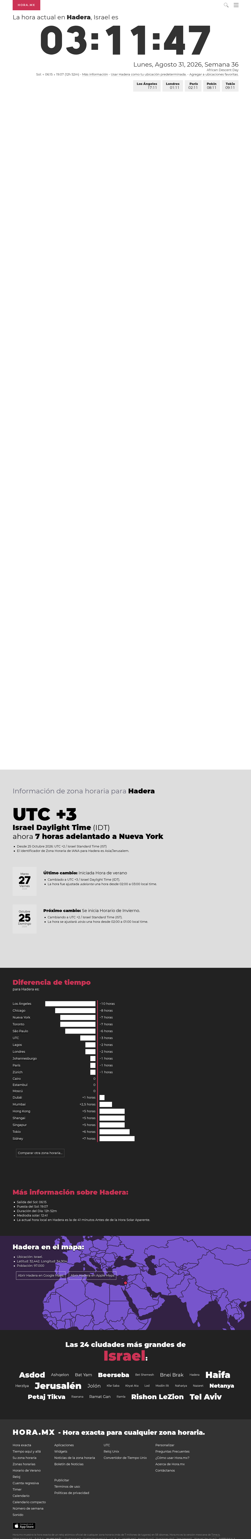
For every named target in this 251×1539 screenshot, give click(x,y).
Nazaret (198, 1385)
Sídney (18, 1139)
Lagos (17, 1045)
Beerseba (113, 1375)
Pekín (212, 86)
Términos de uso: (67, 1487)
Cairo (17, 1079)
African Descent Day (223, 70)
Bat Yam (83, 1374)
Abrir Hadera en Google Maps (41, 1275)
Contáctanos (165, 1470)
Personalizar (164, 1445)
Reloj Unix (111, 1451)
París (193, 86)
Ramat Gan (100, 1396)
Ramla (121, 1396)
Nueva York (21, 1017)
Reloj (16, 1477)
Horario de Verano (27, 1470)
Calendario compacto (29, 1502)
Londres (172, 86)
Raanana (77, 1396)
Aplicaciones (64, 1445)
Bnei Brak (172, 1375)
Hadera (194, 1374)
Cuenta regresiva (26, 1483)
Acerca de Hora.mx (170, 1464)
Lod (147, 1385)
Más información (95, 74)
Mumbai (19, 1104)
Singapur (20, 1125)
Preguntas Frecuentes (172, 1451)
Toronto (18, 1024)
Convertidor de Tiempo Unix (125, 1458)
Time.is (215, 1534)
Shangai (19, 1118)
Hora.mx (26, 5)
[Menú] (236, 6)
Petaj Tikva (46, 1397)
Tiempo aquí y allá (27, 1451)
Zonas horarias (24, 1464)
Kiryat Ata (131, 1385)
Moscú (18, 1091)
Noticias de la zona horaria (74, 1458)
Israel (124, 1355)
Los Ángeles (147, 86)
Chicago (19, 1010)
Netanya (222, 1385)
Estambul (20, 1085)
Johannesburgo (25, 1058)
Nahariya (181, 1385)
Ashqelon (60, 1374)
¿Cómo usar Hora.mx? (172, 1458)
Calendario (21, 1496)
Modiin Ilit (162, 1385)
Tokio (230, 86)
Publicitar (61, 1480)
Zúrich (18, 1072)
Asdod (32, 1374)
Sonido (18, 1515)
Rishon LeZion (157, 1396)
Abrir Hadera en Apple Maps (92, 1275)
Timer (17, 1489)
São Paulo (20, 1031)
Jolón (94, 1386)
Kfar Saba (113, 1385)
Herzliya (22, 1386)
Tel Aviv (206, 1396)
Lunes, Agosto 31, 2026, (186, 64)
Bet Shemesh (144, 1374)
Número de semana (28, 1508)
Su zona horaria (25, 1458)
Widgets (60, 1451)
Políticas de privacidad (71, 1493)
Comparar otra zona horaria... (40, 1153)
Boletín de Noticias (68, 1464)
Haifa (217, 1374)
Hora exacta (22, 1445)
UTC (16, 1038)
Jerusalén (58, 1385)
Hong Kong (21, 1111)
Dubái (17, 1097)
